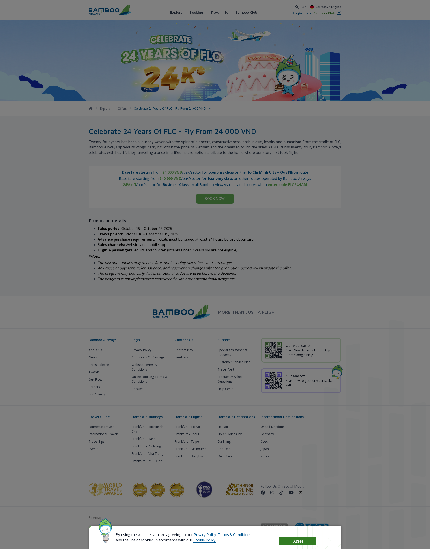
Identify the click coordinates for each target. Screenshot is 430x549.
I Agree (297, 541)
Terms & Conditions (234, 534)
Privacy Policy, (205, 534)
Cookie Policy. (204, 540)
